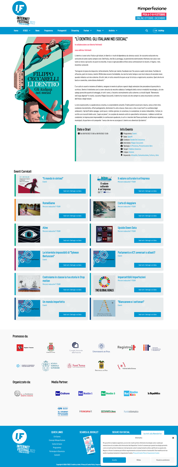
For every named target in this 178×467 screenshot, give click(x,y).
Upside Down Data (127, 227)
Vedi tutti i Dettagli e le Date (72, 191)
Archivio (112, 30)
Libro (157, 155)
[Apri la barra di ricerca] (147, 30)
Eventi (134, 134)
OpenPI (130, 137)
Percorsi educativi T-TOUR (127, 182)
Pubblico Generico (135, 149)
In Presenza (134, 146)
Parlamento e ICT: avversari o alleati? (136, 252)
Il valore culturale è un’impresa (134, 178)
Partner (86, 30)
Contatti (57, 455)
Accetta (114, 460)
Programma (48, 30)
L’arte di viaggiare (127, 203)
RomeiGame (49, 203)
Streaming (75, 30)
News (37, 30)
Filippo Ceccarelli (137, 143)
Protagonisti (62, 30)
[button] (173, 438)
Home (16, 30)
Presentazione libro (145, 146)
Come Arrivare (57, 444)
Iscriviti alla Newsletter (152, 433)
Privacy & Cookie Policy (140, 453)
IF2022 (25, 30)
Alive (45, 227)
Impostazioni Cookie (153, 453)
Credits (73, 464)
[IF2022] (24, 13)
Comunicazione (143, 155)
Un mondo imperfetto (54, 301)
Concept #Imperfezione (57, 440)
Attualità (134, 155)
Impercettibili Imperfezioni (132, 277)
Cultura (152, 155)
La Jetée (78, 464)
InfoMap (161, 30)
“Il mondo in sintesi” (53, 178)
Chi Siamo (57, 437)
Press (99, 30)
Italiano (131, 152)
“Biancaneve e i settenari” (131, 301)
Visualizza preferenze (163, 460)
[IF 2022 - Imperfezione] (150, 13)
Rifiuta (139, 460)
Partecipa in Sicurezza (57, 451)
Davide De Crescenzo (137, 140)
